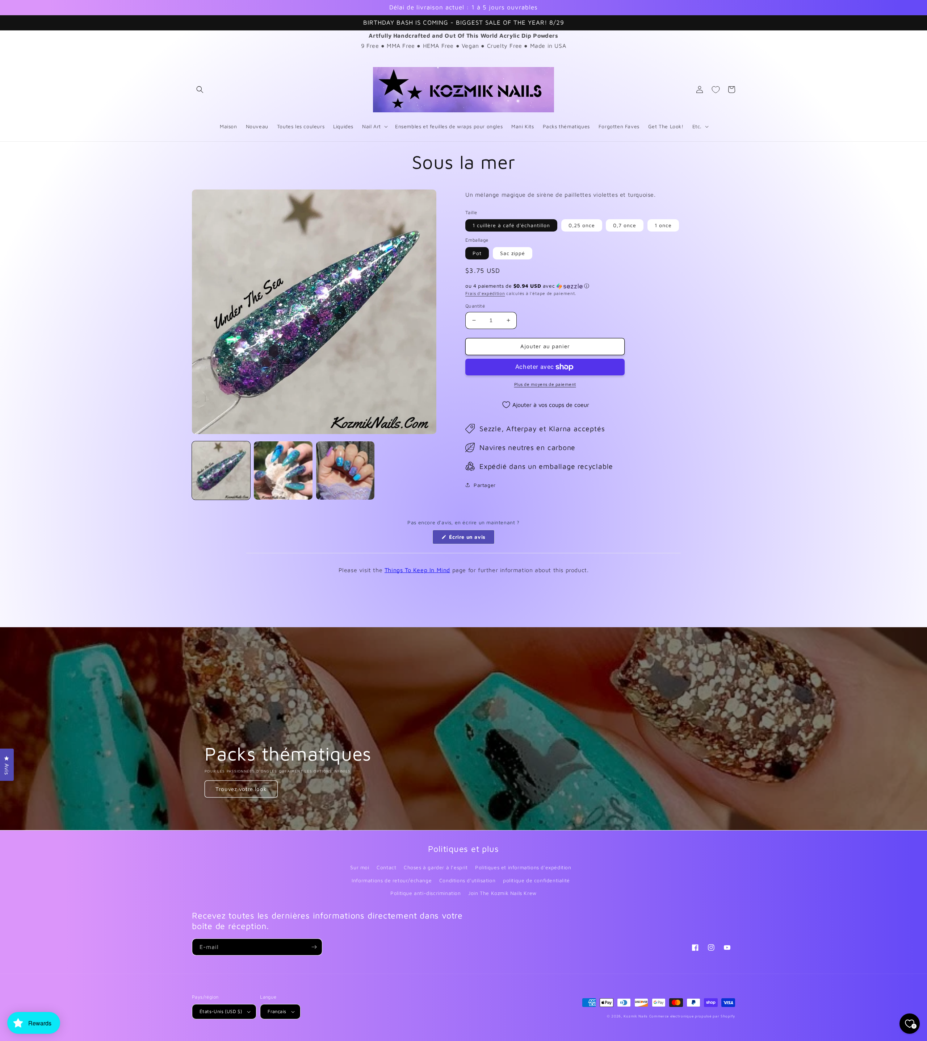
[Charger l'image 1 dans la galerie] (221, 470)
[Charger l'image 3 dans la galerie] (345, 470)
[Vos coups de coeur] (715, 89)
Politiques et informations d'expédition (523, 867)
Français (277, 1011)
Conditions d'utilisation (467, 880)
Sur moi (359, 867)
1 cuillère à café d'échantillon (511, 225)
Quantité (475, 306)
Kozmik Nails (635, 1016)
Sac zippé (512, 253)
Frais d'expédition (485, 293)
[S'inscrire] (314, 946)
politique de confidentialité (536, 880)
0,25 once (582, 225)
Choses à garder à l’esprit (436, 867)
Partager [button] (485, 485)
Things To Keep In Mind (417, 570)
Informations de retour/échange (392, 880)
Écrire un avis (471, 538)
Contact (386, 867)
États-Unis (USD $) (221, 1011)
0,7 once (624, 225)
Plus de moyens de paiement (545, 384)
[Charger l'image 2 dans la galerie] (283, 470)
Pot (477, 253)
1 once (663, 225)
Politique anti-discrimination (425, 893)
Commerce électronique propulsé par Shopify (692, 1016)
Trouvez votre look (241, 789)
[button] (200, 89)
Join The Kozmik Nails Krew (502, 893)
